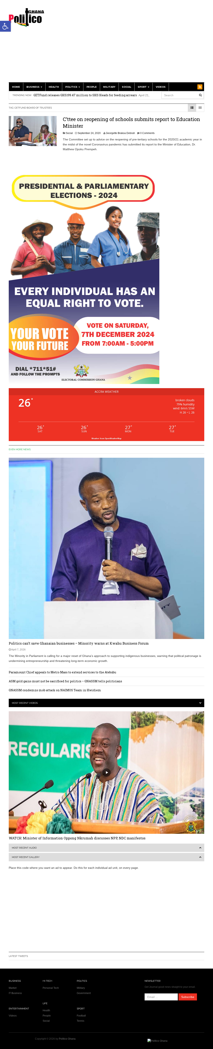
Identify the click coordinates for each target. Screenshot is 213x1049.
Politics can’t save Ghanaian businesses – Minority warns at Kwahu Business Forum (79, 643)
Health (54, 86)
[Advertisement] (145, 43)
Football (81, 1015)
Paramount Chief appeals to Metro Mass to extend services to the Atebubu (62, 672)
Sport (142, 86)
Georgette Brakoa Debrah (120, 133)
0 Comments (147, 133)
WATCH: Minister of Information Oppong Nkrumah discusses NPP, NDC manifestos (77, 838)
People (92, 86)
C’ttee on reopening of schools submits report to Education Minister (131, 122)
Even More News (20, 449)
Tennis (80, 1020)
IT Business (15, 993)
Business (33, 86)
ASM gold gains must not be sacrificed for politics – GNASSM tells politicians (65, 681)
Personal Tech (51, 987)
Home (16, 86)
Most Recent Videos (25, 702)
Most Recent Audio (24, 847)
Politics (71, 86)
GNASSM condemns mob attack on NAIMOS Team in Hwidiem (55, 690)
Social (126, 86)
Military (109, 86)
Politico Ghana (67, 1038)
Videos (161, 86)
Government (84, 993)
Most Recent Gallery (26, 857)
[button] (5, 26)
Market (12, 987)
